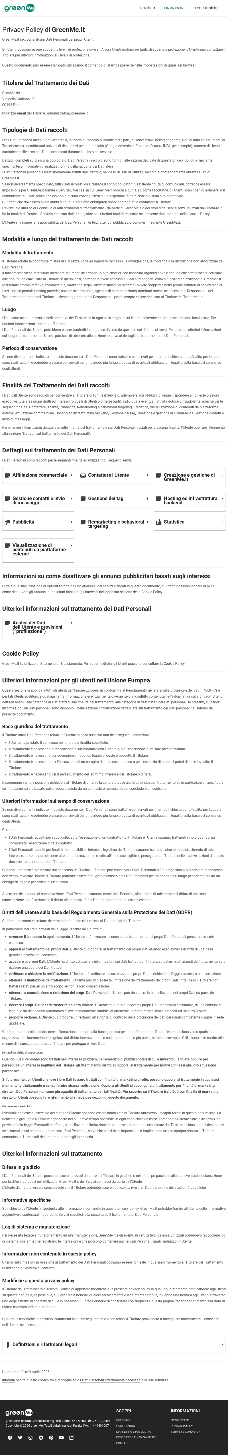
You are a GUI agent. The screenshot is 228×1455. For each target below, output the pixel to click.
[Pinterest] (51, 1437)
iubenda (8, 1380)
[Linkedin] (71, 1437)
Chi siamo (123, 1420)
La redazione (126, 1426)
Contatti (123, 1443)
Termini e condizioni (205, 8)
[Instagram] (30, 1437)
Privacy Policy (173, 8)
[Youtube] (61, 1437)
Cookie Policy (174, 663)
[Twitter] (20, 1437)
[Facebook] (10, 1437)
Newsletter (147, 8)
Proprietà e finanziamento (136, 1437)
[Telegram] (40, 1437)
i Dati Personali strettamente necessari (110, 1380)
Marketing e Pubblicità (133, 1431)
